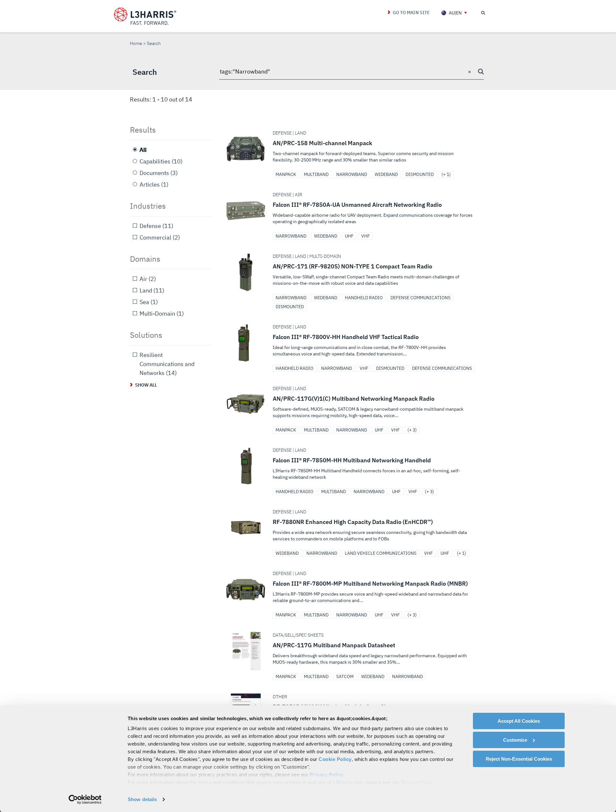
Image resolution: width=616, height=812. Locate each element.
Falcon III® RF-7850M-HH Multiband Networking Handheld (354, 466)
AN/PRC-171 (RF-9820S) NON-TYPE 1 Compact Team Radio (354, 272)
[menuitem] (454, 12)
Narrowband (351, 174)
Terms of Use (416, 782)
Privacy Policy (327, 774)
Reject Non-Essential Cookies (519, 759)
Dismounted (420, 174)
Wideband (386, 174)
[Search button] (481, 71)
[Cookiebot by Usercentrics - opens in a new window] (85, 799)
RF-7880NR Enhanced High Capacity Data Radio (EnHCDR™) (354, 528)
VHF (365, 236)
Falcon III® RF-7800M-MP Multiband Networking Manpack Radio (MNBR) (354, 589)
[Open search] (483, 13)
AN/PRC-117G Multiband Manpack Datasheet (354, 651)
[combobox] (351, 72)
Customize (515, 740)
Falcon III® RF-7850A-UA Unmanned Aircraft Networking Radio (354, 210)
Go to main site (411, 12)
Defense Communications (420, 298)
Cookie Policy (335, 759)
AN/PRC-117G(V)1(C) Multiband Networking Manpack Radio (354, 404)
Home (136, 43)
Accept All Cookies (519, 721)
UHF (349, 236)
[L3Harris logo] (145, 16)
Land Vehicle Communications (380, 553)
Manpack (286, 174)
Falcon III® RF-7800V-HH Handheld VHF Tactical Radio (354, 343)
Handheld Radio (364, 298)
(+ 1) (446, 174)
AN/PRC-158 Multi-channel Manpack (354, 149)
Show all (146, 385)
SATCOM (345, 676)
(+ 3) (412, 430)
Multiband (316, 174)
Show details (142, 799)
